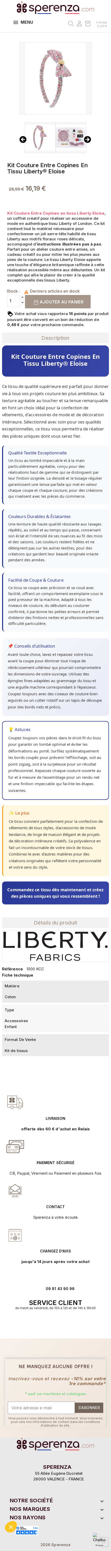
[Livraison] (15, 1146)
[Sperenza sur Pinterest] (63, 1323)
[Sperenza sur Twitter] (47, 1323)
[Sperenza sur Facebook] (53, 1323)
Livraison (56, 1118)
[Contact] (15, 1102)
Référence (12, 969)
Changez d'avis (55, 1251)
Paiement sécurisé (56, 1162)
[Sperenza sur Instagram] (58, 1323)
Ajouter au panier (61, 301)
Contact (55, 1207)
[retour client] (15, 1235)
